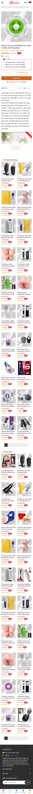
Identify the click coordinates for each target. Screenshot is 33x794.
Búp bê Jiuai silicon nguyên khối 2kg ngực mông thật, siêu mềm (7, 265)
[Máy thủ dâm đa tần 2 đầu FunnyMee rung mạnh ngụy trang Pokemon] (24, 396)
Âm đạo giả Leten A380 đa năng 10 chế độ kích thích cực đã (24, 237)
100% (24, 88)
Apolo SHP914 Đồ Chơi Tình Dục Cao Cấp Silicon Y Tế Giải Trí (8, 529)
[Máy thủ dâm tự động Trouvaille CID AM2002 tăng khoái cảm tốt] (8, 311)
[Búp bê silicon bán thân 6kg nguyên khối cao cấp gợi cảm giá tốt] (24, 197)
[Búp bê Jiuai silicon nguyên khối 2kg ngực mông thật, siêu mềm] (8, 254)
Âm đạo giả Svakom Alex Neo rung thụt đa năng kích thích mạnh (23, 322)
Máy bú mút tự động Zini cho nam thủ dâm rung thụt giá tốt (7, 406)
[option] (16, 26)
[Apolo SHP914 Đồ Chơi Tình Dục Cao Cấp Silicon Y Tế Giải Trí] (8, 518)
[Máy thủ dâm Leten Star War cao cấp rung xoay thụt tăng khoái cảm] (8, 368)
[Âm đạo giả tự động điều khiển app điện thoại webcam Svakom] (8, 226)
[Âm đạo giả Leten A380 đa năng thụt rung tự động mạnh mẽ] (8, 197)
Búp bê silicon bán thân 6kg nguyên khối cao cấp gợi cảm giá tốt (24, 209)
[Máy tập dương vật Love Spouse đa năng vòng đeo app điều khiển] (24, 715)
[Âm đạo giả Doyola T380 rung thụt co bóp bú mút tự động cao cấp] (24, 423)
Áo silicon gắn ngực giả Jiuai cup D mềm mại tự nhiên (24, 529)
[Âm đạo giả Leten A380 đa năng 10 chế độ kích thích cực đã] (24, 226)
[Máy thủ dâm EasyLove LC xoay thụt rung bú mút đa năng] (8, 423)
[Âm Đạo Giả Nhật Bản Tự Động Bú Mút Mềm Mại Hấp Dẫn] (24, 574)
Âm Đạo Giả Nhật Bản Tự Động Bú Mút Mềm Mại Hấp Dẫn (23, 586)
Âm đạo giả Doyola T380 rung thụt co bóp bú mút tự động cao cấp (24, 433)
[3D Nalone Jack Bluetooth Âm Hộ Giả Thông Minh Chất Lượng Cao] (8, 489)
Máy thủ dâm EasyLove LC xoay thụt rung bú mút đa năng (8, 433)
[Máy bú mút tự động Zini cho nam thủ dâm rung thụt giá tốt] (8, 396)
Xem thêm (15, 147)
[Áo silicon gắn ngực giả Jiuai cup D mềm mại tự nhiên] (24, 518)
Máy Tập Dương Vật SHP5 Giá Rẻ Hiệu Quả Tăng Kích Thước (8, 472)
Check (27, 782)
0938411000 (18, 82)
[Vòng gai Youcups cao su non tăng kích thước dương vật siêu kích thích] (8, 686)
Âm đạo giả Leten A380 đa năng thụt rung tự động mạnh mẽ (8, 209)
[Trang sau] (26, 445)
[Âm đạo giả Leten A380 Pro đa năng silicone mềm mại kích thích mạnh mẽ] (24, 169)
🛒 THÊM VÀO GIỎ (22, 72)
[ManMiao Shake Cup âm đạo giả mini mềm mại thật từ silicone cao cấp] (8, 283)
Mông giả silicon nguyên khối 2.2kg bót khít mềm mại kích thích (24, 294)
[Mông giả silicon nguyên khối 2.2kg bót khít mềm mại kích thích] (24, 283)
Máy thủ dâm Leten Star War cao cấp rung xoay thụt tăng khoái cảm (8, 379)
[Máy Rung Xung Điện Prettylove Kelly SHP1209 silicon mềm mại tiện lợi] (8, 169)
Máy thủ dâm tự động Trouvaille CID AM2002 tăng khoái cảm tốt (8, 322)
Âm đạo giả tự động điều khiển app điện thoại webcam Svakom (8, 237)
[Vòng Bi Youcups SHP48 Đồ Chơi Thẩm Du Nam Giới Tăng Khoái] (16, 26)
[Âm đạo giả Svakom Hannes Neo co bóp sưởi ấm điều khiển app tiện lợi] (24, 254)
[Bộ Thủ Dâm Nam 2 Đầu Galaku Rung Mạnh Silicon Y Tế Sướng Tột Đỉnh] (24, 339)
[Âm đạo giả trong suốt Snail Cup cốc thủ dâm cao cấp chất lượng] (8, 339)
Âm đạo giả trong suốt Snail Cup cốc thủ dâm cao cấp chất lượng (8, 351)
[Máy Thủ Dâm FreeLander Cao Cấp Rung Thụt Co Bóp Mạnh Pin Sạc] (24, 368)
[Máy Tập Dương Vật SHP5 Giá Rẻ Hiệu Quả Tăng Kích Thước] (8, 461)
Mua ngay (16, 78)
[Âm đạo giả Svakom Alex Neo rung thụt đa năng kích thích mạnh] (24, 311)
